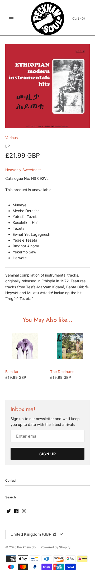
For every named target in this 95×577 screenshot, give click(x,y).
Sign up (47, 454)
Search (10, 497)
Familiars (12, 371)
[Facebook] (16, 511)
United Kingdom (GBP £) (33, 534)
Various (11, 137)
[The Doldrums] (70, 346)
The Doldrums (62, 371)
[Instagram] (24, 511)
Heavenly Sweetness (23, 169)
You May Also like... (48, 319)
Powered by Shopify (55, 547)
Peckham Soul (28, 547)
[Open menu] (11, 18)
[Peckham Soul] (47, 18)
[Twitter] (9, 511)
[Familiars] (25, 346)
